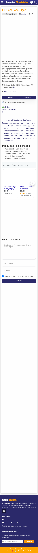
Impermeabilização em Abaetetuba (18, 120)
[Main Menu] (2, 2)
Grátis (25, 526)
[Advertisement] (19, 39)
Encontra (17, 2)
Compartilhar (10, 14)
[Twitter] (4, 511)
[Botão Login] (31, 2)
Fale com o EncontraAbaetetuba (14, 523)
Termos (12, 549)
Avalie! (23, 14)
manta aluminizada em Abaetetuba (19, 133)
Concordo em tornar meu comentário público (19, 276)
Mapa (11, 98)
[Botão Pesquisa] (35, 2)
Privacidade (18, 549)
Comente (28, 98)
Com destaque (16, 526)
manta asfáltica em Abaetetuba (18, 136)
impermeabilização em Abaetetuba (19, 131)
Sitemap (25, 549)
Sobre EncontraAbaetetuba (12, 520)
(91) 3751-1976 (10, 92)
